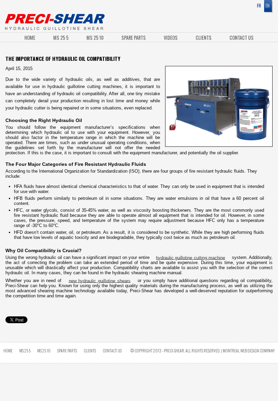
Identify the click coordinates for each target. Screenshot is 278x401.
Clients (204, 37)
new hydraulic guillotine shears (100, 280)
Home (30, 37)
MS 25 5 (61, 37)
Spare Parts (134, 37)
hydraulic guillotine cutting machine (190, 257)
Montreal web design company (249, 350)
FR (259, 5)
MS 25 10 (95, 37)
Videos (171, 37)
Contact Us (242, 37)
